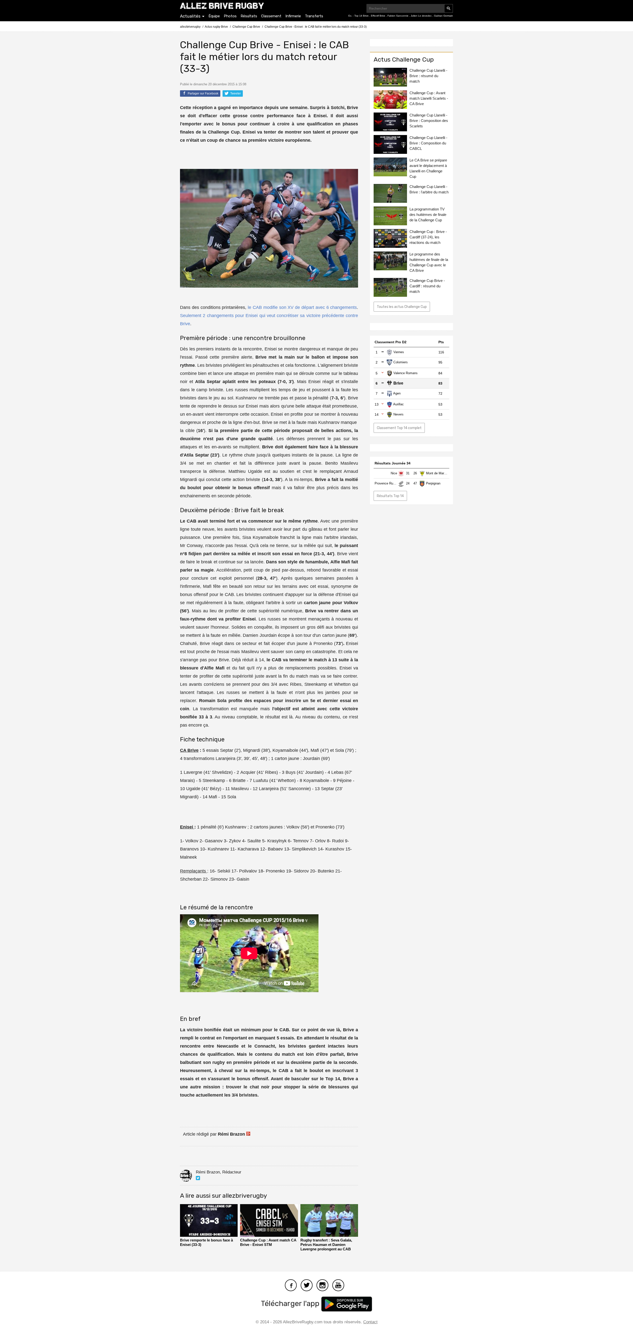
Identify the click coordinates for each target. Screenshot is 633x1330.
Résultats (249, 16)
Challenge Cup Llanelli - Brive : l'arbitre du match (429, 338)
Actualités (190, 16)
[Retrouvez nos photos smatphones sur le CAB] (322, 1284)
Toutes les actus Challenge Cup (402, 455)
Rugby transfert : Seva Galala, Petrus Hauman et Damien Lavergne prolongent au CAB (326, 1244)
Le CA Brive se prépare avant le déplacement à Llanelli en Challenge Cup (428, 317)
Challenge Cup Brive (246, 26)
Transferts (314, 16)
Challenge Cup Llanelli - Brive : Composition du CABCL (428, 291)
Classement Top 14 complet (399, 576)
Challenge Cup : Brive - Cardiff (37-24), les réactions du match (428, 385)
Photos (230, 16)
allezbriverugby (190, 26)
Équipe (214, 16)
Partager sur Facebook (202, 93)
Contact (370, 1322)
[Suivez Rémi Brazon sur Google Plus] (248, 1134)
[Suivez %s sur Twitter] (198, 1178)
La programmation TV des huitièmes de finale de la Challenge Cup (427, 363)
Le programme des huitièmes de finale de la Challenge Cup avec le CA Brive (428, 411)
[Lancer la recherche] (448, 8)
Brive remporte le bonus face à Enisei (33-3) (206, 1242)
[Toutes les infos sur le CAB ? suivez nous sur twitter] (307, 1284)
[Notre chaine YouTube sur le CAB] (338, 1284)
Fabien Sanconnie (398, 15)
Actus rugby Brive (216, 26)
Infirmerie (293, 16)
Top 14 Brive (361, 15)
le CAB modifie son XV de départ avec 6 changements (302, 307)
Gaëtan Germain (443, 15)
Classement (271, 16)
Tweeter (235, 93)
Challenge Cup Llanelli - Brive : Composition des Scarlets (428, 269)
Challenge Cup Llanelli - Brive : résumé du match (428, 224)
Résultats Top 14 (390, 706)
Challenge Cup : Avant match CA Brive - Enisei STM (268, 1242)
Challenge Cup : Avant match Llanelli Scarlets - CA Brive (428, 246)
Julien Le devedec (421, 15)
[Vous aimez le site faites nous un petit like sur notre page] (291, 1284)
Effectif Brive (378, 15)
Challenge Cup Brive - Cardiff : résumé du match (427, 434)
